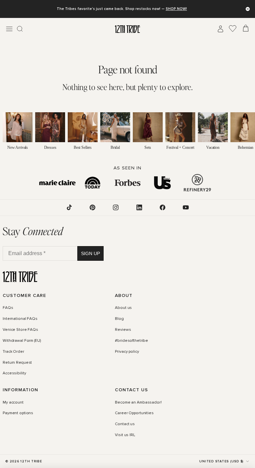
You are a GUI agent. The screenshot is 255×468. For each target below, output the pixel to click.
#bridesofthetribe (131, 340)
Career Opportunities (134, 413)
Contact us (125, 424)
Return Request (17, 362)
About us (123, 308)
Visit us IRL (125, 435)
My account (13, 402)
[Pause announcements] (248, 9)
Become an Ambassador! (138, 402)
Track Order (13, 351)
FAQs (8, 308)
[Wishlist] (233, 29)
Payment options (18, 413)
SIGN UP (90, 253)
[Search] (20, 29)
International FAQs (20, 319)
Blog (119, 319)
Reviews (123, 329)
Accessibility (14, 373)
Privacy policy (127, 351)
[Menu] (9, 29)
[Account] (220, 29)
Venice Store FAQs (20, 329)
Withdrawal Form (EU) (22, 340)
